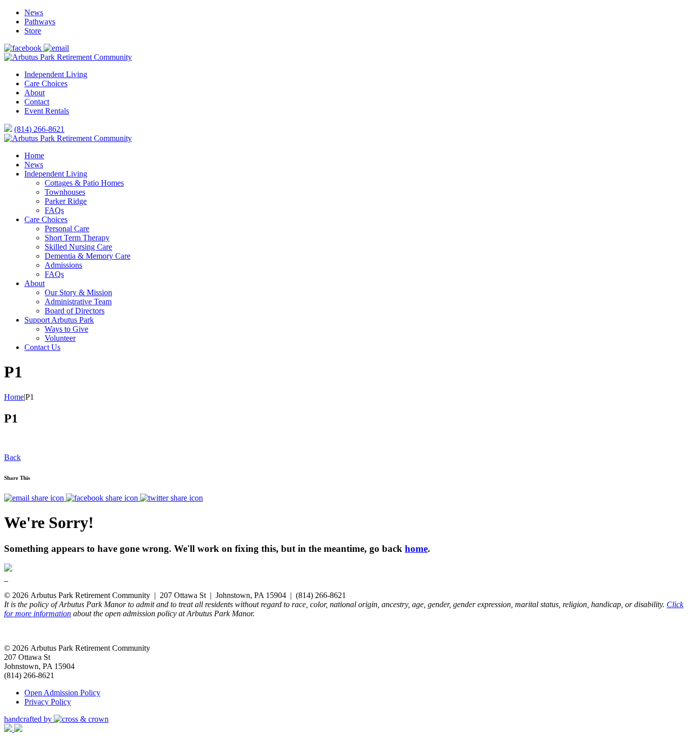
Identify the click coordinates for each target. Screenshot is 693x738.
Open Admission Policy (62, 692)
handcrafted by (29, 719)
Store (32, 30)
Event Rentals (46, 111)
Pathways (39, 21)
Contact (36, 101)
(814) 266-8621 (39, 129)
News (33, 12)
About (34, 92)
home (416, 548)
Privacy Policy (47, 701)
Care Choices (45, 83)
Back (12, 457)
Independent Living (55, 74)
